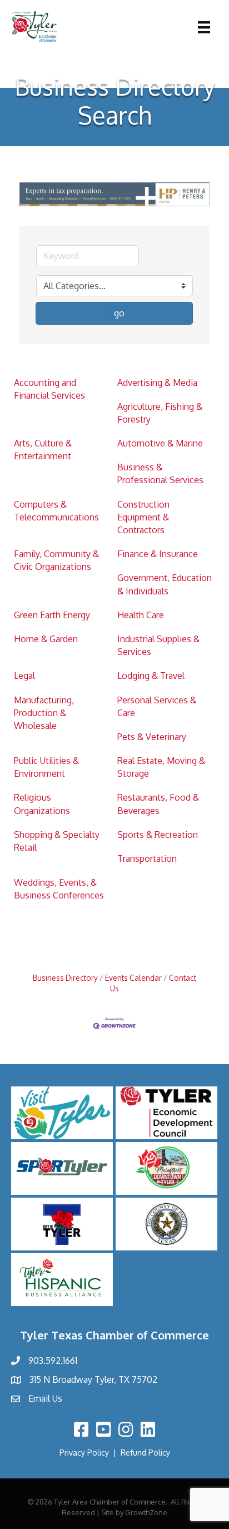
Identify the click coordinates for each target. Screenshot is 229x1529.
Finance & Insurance (157, 553)
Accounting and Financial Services (49, 389)
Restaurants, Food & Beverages (158, 804)
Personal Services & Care (156, 706)
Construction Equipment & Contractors (143, 517)
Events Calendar (133, 977)
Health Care (140, 614)
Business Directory (65, 977)
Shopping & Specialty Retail (56, 841)
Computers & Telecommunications (56, 511)
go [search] (119, 313)
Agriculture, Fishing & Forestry (159, 413)
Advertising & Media (157, 382)
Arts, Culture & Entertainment (43, 449)
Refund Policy (145, 1452)
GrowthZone (146, 1512)
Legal (24, 675)
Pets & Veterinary (151, 736)
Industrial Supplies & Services (158, 645)
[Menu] (204, 27)
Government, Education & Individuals (164, 584)
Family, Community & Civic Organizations (56, 560)
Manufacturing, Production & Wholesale (44, 712)
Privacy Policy (84, 1452)
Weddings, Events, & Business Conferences (59, 889)
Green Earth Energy (52, 614)
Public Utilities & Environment (46, 767)
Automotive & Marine (160, 443)
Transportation (147, 858)
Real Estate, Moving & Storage (161, 767)
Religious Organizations (42, 804)
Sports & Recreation (157, 834)
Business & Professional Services (160, 473)
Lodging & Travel (151, 675)
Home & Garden (46, 638)
